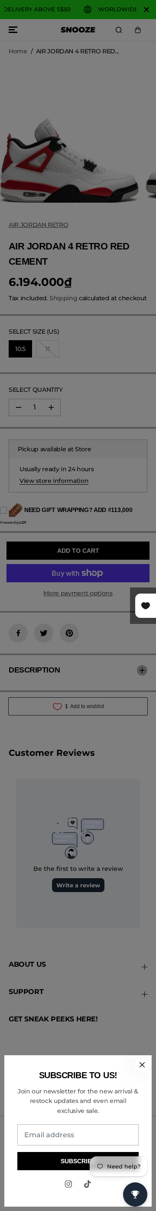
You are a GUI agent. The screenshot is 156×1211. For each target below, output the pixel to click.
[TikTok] (87, 1184)
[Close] (142, 1064)
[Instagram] (68, 1184)
